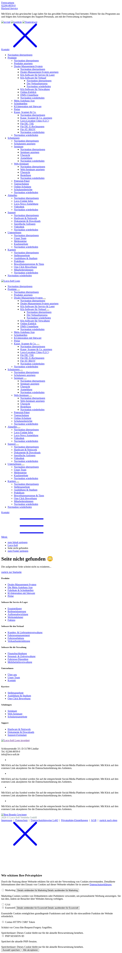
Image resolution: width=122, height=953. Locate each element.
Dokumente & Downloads (21, 732)
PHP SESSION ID (14, 936)
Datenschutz (21, 820)
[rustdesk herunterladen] (16, 22)
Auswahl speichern (11, 950)
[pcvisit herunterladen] (5, 22)
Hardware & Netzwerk (19, 729)
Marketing (10, 890)
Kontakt (5, 512)
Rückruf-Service (9, 8)
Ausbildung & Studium (19, 695)
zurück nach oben (108, 820)
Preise (11, 596)
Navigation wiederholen (39, 317)
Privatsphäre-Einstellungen (74, 820)
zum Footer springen (18, 551)
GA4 (7, 904)
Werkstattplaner (15, 617)
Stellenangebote (16, 692)
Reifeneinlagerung (17, 611)
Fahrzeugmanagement (19, 635)
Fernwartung (7, 2)
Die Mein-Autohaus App (20, 587)
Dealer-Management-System (22, 584)
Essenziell (10, 907)
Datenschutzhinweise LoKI (44, 820)
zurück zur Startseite (11, 572)
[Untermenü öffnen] (18, 290)
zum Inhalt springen (17, 542)
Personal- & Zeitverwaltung (21, 656)
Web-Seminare (15, 713)
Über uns (12, 674)
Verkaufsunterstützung (19, 641)
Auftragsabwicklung (18, 614)
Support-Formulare (17, 735)
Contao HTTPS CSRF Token (20, 922)
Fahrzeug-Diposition (18, 659)
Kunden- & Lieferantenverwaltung (25, 632)
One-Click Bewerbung (19, 698)
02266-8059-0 (8, 5)
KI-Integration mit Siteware (21, 593)
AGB (93, 820)
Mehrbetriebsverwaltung (20, 662)
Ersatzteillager (15, 608)
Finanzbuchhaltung (17, 653)
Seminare (12, 711)
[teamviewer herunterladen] (29, 22)
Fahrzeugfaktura (16, 638)
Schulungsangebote (17, 716)
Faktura (11, 620)
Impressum (6, 820)
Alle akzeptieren (30, 950)
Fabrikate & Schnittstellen (21, 590)
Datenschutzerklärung (101, 884)
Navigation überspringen (20, 286)
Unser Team (14, 677)
